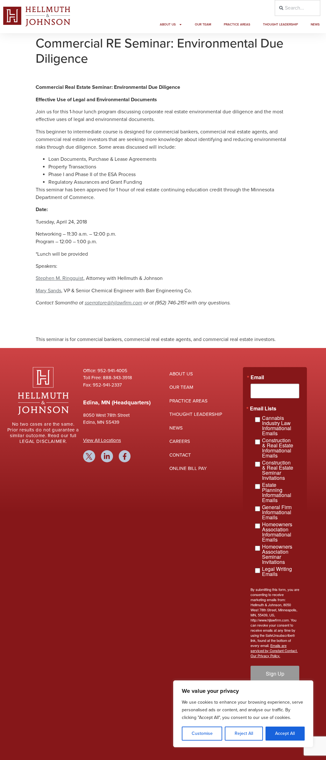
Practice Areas (237, 24)
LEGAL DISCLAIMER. (43, 441)
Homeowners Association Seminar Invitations (277, 554)
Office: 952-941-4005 (105, 370)
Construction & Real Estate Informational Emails (277, 448)
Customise (202, 733)
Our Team (203, 24)
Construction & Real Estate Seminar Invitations (277, 470)
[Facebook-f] (125, 456)
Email (257, 377)
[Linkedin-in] (107, 456)
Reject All (244, 733)
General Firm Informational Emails (277, 512)
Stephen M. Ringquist (59, 278)
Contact (180, 455)
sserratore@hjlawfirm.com (113, 303)
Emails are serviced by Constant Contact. (274, 648)
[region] (243, 713)
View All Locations (102, 440)
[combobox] (297, 8)
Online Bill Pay (188, 468)
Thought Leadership (280, 24)
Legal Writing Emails (277, 571)
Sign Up (275, 673)
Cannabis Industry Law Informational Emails (276, 426)
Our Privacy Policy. (265, 655)
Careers (179, 441)
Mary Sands (48, 291)
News (315, 24)
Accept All (285, 733)
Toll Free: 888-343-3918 (107, 377)
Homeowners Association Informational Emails (277, 532)
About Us (168, 24)
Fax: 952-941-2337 (102, 385)
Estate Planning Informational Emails (276, 492)
